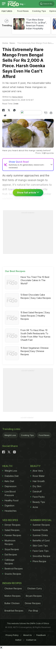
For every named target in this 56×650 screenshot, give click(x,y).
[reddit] (5, 115)
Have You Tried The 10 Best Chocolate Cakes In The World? (35, 280)
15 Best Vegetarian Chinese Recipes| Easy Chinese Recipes (35, 351)
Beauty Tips (39, 502)
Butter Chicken (12, 603)
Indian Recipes (12, 583)
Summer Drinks (40, 535)
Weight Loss (10, 435)
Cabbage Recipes (9, 561)
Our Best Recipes (15, 271)
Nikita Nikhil (17, 97)
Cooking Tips (27, 435)
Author (18, 640)
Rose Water (39, 476)
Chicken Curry (34, 588)
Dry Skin (37, 486)
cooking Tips (39, 11)
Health (7, 466)
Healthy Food (11, 500)
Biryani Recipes (34, 596)
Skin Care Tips (40, 545)
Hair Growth (39, 481)
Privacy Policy (12, 635)
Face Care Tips (41, 551)
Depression (10, 486)
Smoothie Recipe (41, 556)
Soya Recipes (12, 549)
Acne (35, 507)
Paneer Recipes (13, 535)
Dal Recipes (11, 554)
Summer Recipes (41, 524)
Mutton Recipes (13, 596)
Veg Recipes (10, 520)
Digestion (9, 505)
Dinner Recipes (12, 524)
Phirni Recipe (39, 561)
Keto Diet (9, 481)
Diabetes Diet (12, 476)
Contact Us (31, 640)
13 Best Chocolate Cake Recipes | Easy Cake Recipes (36, 296)
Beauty (35, 466)
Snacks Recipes (13, 573)
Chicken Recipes (13, 588)
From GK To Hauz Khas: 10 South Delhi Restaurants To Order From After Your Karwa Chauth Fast (35, 335)
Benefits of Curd (41, 540)
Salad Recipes (12, 530)
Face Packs (39, 496)
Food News (23, 11)
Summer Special (41, 520)
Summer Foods (40, 530)
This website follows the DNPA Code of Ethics (28, 623)
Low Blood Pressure (10, 493)
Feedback (41, 635)
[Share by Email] (45, 112)
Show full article (27, 192)
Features (7, 11)
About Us (27, 635)
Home (5, 43)
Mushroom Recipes (10, 542)
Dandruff (37, 491)
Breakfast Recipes (14, 610)
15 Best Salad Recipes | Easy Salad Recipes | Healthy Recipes (35, 315)
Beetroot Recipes (14, 568)
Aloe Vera (38, 470)
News (12, 43)
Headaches (10, 510)
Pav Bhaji (33, 610)
